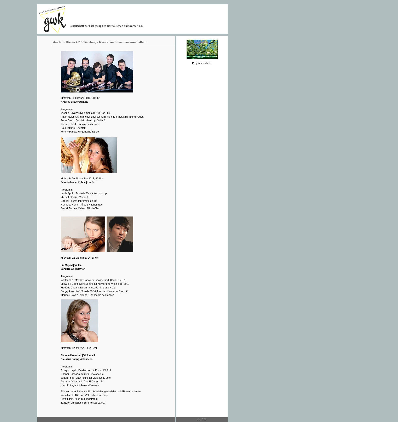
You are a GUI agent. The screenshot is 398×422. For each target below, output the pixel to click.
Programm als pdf (202, 63)
